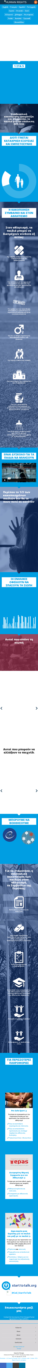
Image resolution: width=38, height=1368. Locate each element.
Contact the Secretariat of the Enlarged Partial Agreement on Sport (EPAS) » (19, 1318)
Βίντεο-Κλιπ (27, 1138)
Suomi (11, 11)
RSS (36, 1358)
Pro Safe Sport (18, 1110)
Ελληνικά (9, 14)
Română (18, 18)
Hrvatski (19, 11)
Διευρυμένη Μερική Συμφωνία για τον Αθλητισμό (19, 1175)
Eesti (27, 11)
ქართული (18, 14)
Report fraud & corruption (19, 1360)
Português (31, 7)
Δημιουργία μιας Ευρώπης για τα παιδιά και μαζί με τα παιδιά (19, 1233)
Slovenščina (19, 22)
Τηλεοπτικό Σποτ (15, 1138)
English (5, 7)
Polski (10, 18)
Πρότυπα (12, 1249)
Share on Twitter (9, 1365)
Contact (32, 1358)
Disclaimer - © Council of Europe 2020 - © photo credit (14, 1358)
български (28, 14)
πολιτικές (22, 1249)
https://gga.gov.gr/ (12, 1079)
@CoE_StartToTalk (21, 1292)
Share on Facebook (3, 1365)
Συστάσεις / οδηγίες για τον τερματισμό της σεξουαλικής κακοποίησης (19, 1259)
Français (13, 7)
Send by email (16, 1365)
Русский (26, 18)
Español (22, 7)
